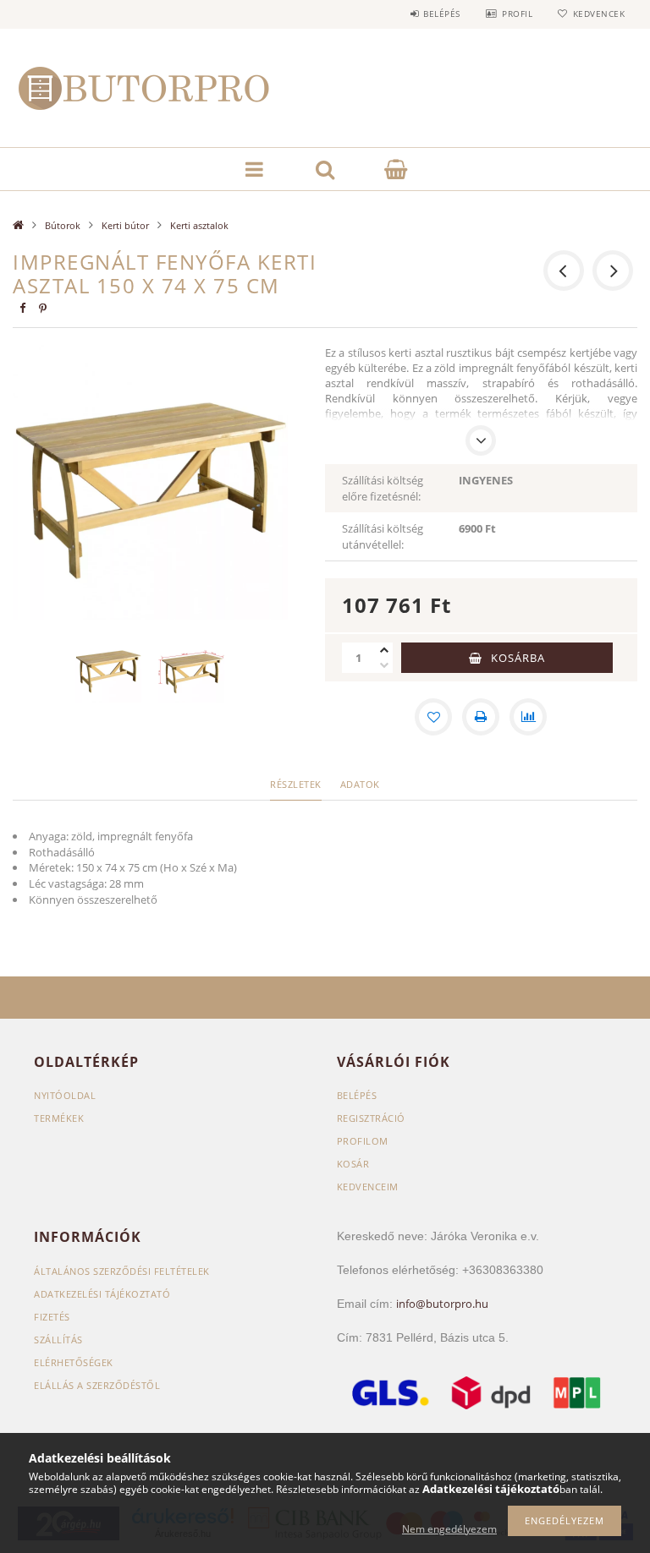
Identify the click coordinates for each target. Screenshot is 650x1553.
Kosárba (518, 657)
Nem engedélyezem (449, 1529)
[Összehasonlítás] (528, 716)
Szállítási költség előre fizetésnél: (382, 488)
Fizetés (52, 1316)
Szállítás (58, 1339)
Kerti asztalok (199, 225)
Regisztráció (371, 1118)
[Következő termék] (612, 270)
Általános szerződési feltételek (122, 1271)
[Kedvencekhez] (433, 716)
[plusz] (384, 650)
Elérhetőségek (73, 1362)
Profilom (362, 1141)
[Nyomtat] (480, 716)
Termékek (59, 1118)
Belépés (441, 13)
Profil (517, 13)
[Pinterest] (42, 308)
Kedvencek (599, 13)
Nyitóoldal (65, 1095)
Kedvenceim (368, 1186)
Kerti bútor (125, 225)
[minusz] (384, 665)
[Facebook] (22, 308)
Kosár (353, 1163)
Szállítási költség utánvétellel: (382, 536)
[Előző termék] (563, 270)
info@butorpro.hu (442, 1303)
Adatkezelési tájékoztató (102, 1294)
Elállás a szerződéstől (97, 1385)
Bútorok (62, 225)
